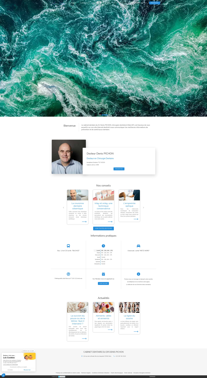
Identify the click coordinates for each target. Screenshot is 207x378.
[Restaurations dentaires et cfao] (103, 195)
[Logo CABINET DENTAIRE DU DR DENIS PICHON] (54, 4)
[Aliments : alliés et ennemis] (103, 307)
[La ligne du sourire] (129, 307)
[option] (103, 58)
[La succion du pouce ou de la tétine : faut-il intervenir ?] (77, 307)
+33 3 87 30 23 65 (120, 356)
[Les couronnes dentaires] (129, 195)
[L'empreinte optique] (77, 195)
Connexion (152, 376)
